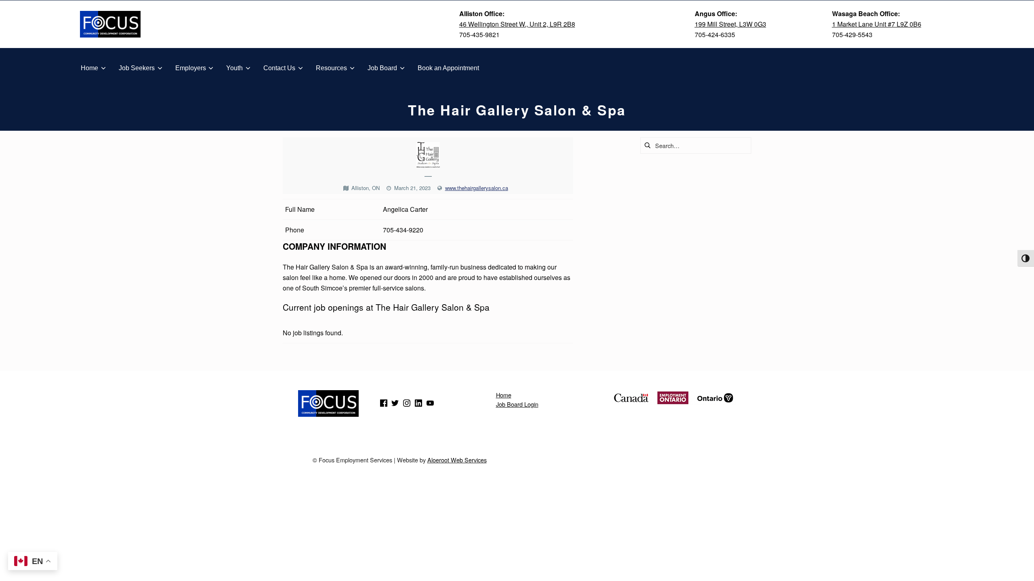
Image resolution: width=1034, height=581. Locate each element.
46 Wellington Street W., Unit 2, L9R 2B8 (517, 24)
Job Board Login (517, 404)
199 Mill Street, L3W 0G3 (730, 24)
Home (503, 395)
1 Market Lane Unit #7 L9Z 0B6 (876, 24)
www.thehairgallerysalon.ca (476, 188)
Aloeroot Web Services (457, 460)
